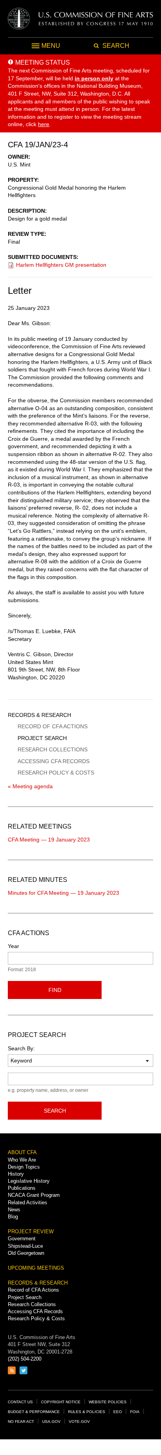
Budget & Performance (34, 1412)
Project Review (31, 1231)
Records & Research (39, 715)
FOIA (135, 1412)
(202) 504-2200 (24, 1359)
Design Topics (24, 1167)
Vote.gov (79, 1421)
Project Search (42, 738)
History (16, 1174)
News (14, 1209)
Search (55, 1111)
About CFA (22, 1152)
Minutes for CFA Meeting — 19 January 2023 (63, 893)
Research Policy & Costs (56, 772)
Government (22, 1238)
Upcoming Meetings (36, 1268)
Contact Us (20, 1402)
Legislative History (29, 1181)
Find (54, 990)
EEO (117, 1412)
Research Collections (53, 749)
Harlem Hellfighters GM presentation (61, 265)
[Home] (80, 18)
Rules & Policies (86, 1412)
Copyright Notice (60, 1402)
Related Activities (27, 1202)
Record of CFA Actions (53, 726)
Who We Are (22, 1160)
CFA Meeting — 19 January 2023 (49, 839)
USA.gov (51, 1421)
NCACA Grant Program (34, 1195)
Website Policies (108, 1402)
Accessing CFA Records (53, 761)
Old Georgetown (26, 1253)
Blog (13, 1217)
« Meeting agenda (30, 786)
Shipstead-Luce (25, 1246)
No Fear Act (21, 1421)
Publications (22, 1188)
